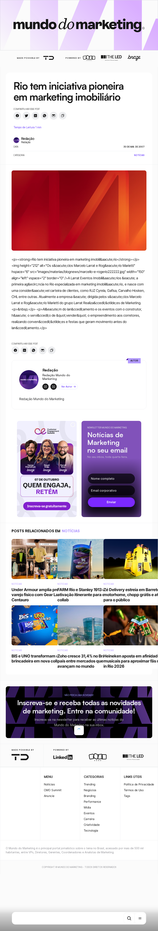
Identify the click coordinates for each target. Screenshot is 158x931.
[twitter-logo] (11, 815)
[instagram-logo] (6, 815)
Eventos (89, 851)
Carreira (89, 857)
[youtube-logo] (23, 815)
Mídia (87, 846)
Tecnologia (91, 869)
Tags (127, 834)
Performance (92, 840)
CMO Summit (53, 828)
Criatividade (92, 863)
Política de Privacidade (139, 823)
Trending (89, 823)
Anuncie (49, 834)
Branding (90, 834)
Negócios (90, 828)
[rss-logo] (28, 815)
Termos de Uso (134, 828)
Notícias (49, 823)
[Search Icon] (129, 918)
